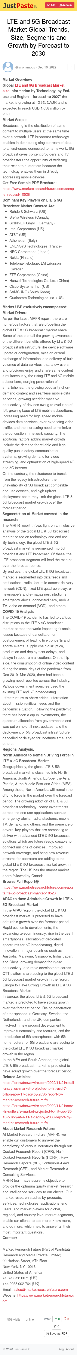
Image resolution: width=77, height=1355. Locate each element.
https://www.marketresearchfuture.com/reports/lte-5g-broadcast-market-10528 (38, 889)
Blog (61, 1349)
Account (67, 5)
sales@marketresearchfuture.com (41, 1289)
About (70, 1349)
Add (52, 5)
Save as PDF (58, 1333)
